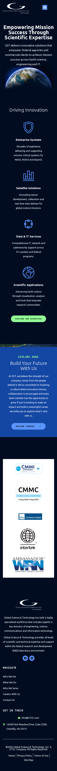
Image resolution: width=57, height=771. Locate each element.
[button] (44, 7)
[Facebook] (25, 658)
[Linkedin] (31, 658)
